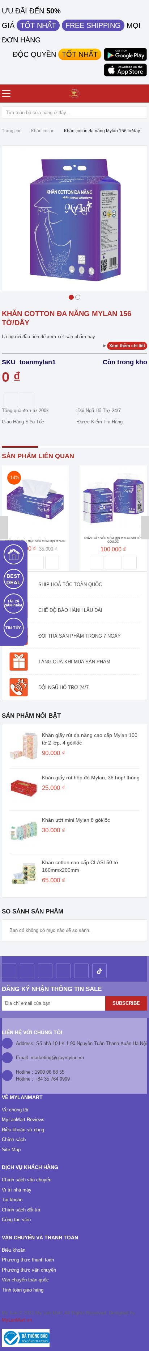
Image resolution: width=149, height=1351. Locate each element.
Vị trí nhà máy (16, 1190)
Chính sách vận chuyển (26, 1179)
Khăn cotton (43, 130)
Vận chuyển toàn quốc (25, 1279)
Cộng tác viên (16, 1219)
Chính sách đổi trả (21, 1210)
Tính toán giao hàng (22, 1290)
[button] (71, 296)
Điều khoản (13, 1250)
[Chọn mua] (35, 562)
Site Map (11, 1149)
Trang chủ (12, 130)
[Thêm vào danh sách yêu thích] (96, 562)
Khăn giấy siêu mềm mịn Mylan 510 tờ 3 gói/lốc (113, 539)
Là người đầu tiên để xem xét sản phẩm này (48, 336)
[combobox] (74, 112)
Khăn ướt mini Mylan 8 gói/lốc (76, 820)
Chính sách (14, 1139)
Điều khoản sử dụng (23, 1129)
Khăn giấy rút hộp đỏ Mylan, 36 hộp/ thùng (91, 777)
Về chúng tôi (15, 1109)
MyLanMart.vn (17, 1320)
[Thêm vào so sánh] (52, 562)
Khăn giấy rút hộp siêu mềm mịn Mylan (35, 541)
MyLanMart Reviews (23, 1119)
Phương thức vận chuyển (29, 1270)
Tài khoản (12, 1199)
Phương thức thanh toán (28, 1260)
